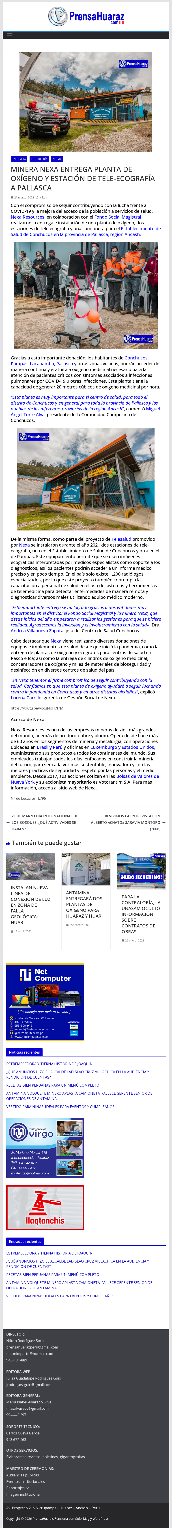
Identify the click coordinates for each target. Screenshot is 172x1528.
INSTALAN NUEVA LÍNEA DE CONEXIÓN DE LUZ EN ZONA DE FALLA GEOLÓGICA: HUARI (30, 905)
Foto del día (39, 159)
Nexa (90, 788)
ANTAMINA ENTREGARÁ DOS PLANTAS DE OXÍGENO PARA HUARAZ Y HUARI (84, 904)
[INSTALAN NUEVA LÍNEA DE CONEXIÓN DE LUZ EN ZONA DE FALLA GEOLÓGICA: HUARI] (30, 856)
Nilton (43, 197)
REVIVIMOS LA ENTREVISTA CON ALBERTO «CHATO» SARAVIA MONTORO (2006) (125, 822)
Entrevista (19, 159)
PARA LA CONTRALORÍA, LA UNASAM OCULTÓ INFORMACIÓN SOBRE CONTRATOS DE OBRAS (141, 914)
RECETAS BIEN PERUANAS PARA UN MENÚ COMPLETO (52, 1085)
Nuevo (57, 159)
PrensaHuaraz (43, 1518)
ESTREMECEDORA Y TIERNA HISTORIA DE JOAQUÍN (49, 1063)
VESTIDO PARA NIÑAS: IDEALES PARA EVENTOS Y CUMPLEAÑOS (60, 1106)
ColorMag (82, 1518)
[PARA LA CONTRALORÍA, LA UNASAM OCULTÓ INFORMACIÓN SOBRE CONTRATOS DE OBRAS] (141, 856)
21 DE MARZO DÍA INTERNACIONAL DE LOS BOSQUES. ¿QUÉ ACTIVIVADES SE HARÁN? (45, 822)
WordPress (101, 1518)
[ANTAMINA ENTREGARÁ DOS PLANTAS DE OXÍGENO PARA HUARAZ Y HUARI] (86, 856)
